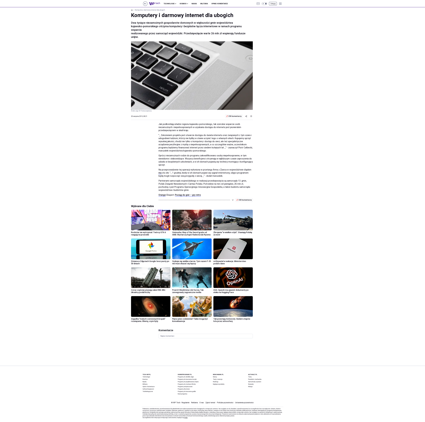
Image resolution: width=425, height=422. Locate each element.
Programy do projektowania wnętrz (188, 382)
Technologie (169, 4)
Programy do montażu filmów (187, 384)
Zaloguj (273, 4)
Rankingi (215, 382)
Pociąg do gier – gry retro (188, 195)
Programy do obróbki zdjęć (186, 377)
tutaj (185, 417)
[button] (264, 3)
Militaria (204, 4)
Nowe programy (182, 394)
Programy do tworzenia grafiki (187, 391)
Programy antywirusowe (185, 386)
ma (160, 172)
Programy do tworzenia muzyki (187, 379)
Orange (162, 195)
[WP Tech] (156, 3)
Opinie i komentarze (219, 4)
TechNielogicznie (148, 391)
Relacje (250, 386)
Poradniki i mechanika (254, 379)
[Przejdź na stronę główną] (145, 5)
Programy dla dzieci (184, 389)
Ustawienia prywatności (244, 403)
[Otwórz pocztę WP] (258, 3)
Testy (250, 377)
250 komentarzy (235, 116)
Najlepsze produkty (218, 384)
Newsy (215, 377)
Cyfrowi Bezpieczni (148, 389)
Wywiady (251, 384)
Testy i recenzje (217, 379)
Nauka (194, 4)
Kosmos (183, 4)
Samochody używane (254, 382)
